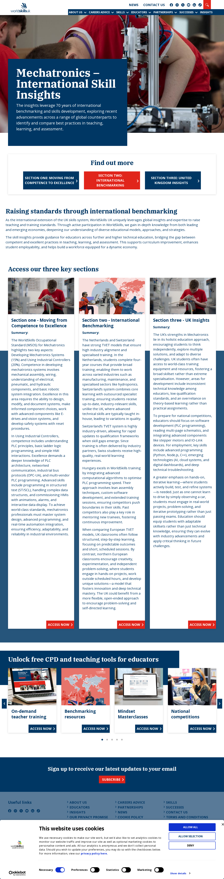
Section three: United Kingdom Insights (171, 180)
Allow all (190, 827)
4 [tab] (117, 739)
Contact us (154, 5)
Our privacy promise (89, 817)
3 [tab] (112, 739)
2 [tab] (107, 739)
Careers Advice (99, 12)
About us (75, 12)
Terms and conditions (187, 817)
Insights (206, 12)
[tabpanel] (32, 700)
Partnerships (163, 12)
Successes (186, 12)
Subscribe (111, 779)
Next (219, 704)
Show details (178, 873)
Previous (4, 704)
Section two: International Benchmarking (110, 180)
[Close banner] (223, 824)
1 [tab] (102, 739)
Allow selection (190, 836)
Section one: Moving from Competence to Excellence (49, 180)
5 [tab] (121, 739)
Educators (139, 12)
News (133, 5)
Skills (120, 12)
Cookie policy (130, 817)
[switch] (95, 869)
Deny (190, 845)
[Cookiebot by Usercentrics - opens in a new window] (17, 873)
